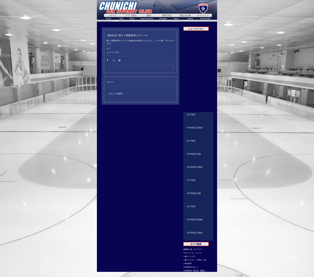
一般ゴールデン (189, 260)
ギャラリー (198, 249)
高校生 (202, 271)
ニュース (110, 52)
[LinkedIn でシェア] (119, 60)
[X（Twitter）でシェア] (113, 60)
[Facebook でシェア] (107, 60)
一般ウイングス (189, 256)
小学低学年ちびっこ (191, 267)
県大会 (195, 271)
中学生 (199, 260)
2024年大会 (187, 249)
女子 (117, 52)
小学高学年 (187, 271)
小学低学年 (187, 264)
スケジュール (188, 253)
